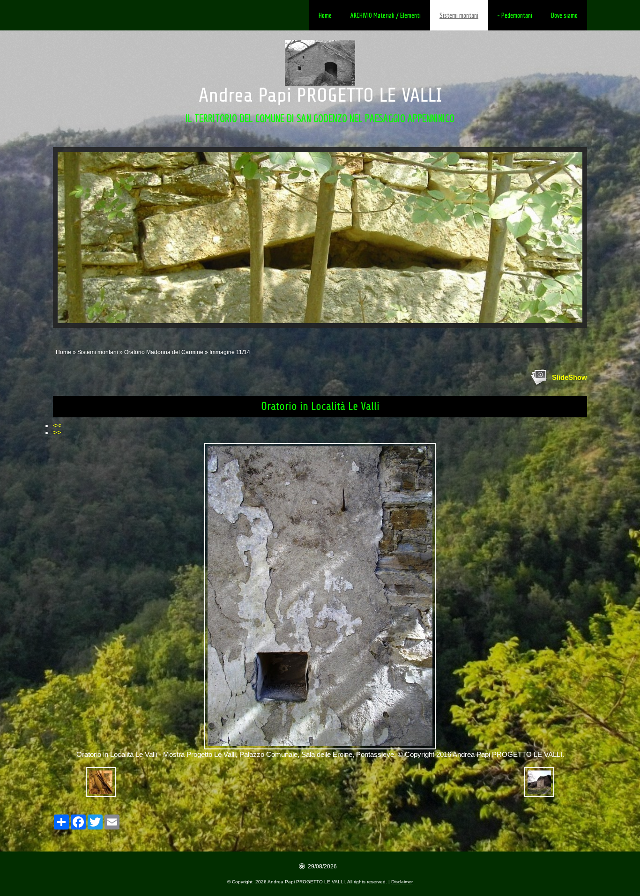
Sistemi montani (458, 15)
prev (84, 237)
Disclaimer (402, 881)
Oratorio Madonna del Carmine (163, 352)
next (556, 237)
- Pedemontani (514, 15)
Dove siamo (564, 15)
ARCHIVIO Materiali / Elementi (385, 15)
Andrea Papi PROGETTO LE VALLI (320, 95)
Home (325, 15)
